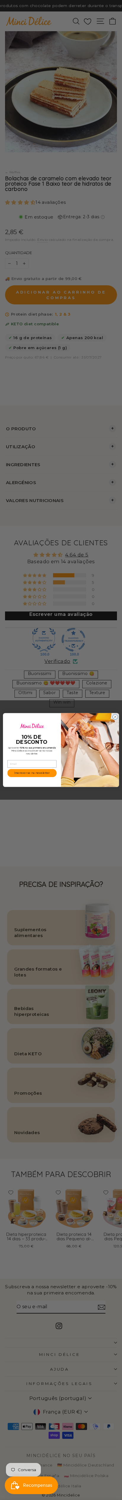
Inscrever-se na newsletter (32, 773)
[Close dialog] (115, 716)
